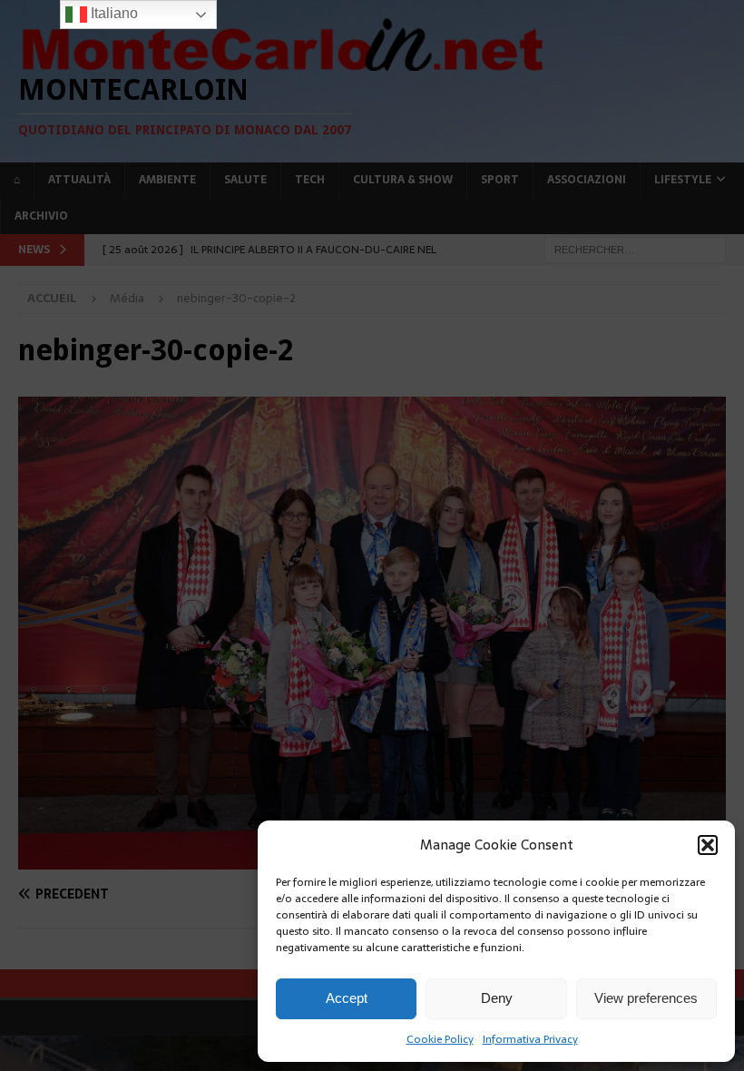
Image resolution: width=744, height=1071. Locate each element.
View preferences (646, 998)
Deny (497, 998)
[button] (708, 845)
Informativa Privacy (530, 1039)
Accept (346, 998)
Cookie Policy (440, 1039)
